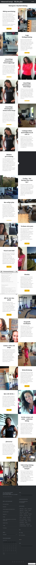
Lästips (21, 517)
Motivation (28, 517)
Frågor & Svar (22, 512)
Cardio (26, 508)
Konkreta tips (26, 515)
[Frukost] (21, 561)
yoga (31, 525)
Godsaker (21, 513)
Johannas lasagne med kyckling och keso (9, 509)
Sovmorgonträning (5, 504)
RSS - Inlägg (21, 532)
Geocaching (26, 512)
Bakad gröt (4, 506)
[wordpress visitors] (20, 539)
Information (30, 513)
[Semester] (23, 561)
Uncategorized (28, 524)
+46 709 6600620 (22, 502)
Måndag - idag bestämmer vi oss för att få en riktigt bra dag (9, 520)
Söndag (4, 516)
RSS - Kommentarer (22, 535)
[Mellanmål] (19, 561)
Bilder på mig (21, 508)
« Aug (3, 553)
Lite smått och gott (6, 511)
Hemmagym (25, 513)
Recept (26, 520)
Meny (33, 1)
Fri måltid (25, 510)
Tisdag (4, 525)
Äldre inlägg (18, 487)
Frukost (29, 510)
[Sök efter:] (26, 495)
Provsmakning (22, 520)
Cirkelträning (30, 508)
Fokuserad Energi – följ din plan (12, 2)
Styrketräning (22, 522)
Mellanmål (24, 517)
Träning (26, 522)
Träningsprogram (22, 524)
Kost (29, 515)
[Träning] (12, 561)
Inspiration (21, 515)
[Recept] (14, 561)
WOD (28, 525)
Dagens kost (5, 514)
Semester (29, 520)
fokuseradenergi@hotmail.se (23, 501)
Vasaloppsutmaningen (23, 525)
